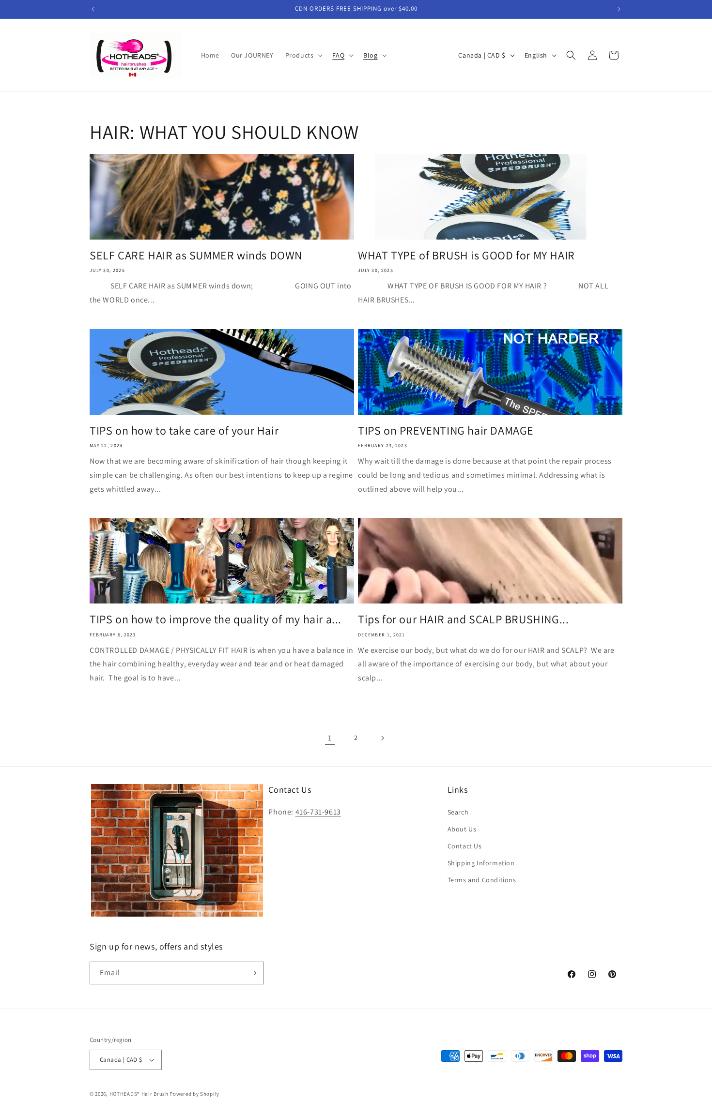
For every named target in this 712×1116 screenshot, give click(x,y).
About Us (462, 829)
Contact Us (465, 846)
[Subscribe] (252, 973)
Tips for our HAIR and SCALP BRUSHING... (463, 619)
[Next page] (382, 738)
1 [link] (330, 738)
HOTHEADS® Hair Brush (139, 1093)
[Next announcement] (619, 9)
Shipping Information (481, 863)
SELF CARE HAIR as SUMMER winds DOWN (196, 255)
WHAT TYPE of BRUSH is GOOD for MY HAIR (466, 255)
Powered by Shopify (194, 1093)
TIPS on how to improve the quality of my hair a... (215, 619)
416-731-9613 (318, 812)
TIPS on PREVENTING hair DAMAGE (446, 430)
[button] (303, 55)
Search (458, 812)
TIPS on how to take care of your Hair (184, 430)
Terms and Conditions (482, 879)
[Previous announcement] (93, 9)
